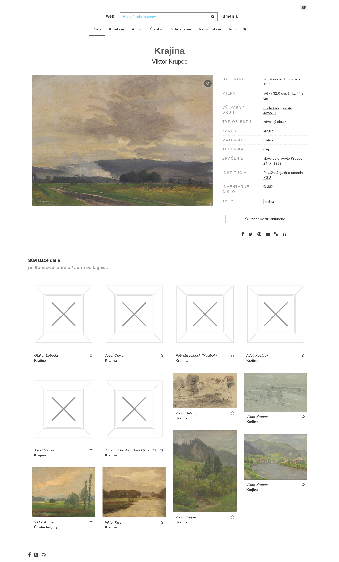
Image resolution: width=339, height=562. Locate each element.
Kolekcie (116, 29)
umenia (230, 16)
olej (266, 149)
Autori (137, 29)
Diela (97, 29)
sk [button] (304, 7)
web (110, 16)
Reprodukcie (210, 29)
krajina (268, 131)
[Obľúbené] (244, 29)
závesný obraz (274, 122)
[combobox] (169, 16)
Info (232, 29)
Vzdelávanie (180, 29)
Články (156, 29)
